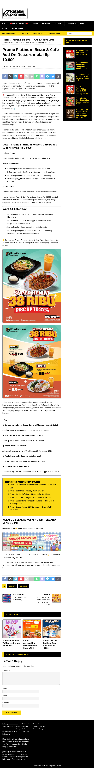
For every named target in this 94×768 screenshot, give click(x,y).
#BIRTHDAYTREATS (38, 33)
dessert (12, 586)
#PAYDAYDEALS (54, 33)
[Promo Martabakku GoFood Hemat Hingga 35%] (32, 628)
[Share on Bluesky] (52, 76)
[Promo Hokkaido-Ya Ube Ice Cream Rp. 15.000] (11, 628)
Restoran (70, 23)
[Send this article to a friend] (26, 76)
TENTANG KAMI (17, 28)
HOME (4, 23)
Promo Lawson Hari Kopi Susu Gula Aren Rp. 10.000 (49, 644)
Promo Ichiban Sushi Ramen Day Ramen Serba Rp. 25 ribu (82, 101)
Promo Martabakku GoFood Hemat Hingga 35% (30, 644)
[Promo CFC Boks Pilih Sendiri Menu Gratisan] (70, 54)
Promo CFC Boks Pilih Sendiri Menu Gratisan (82, 52)
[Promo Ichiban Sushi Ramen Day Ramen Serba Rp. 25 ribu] (70, 101)
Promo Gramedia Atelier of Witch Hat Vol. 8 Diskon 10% (82, 77)
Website (5, 703)
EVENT (82, 23)
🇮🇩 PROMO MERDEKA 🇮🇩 (19, 23)
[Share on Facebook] (5, 76)
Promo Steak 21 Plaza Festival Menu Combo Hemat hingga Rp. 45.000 (82, 114)
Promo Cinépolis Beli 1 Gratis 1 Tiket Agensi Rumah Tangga (82, 65)
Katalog (57, 23)
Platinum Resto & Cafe (27, 66)
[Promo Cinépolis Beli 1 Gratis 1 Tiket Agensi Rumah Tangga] (70, 66)
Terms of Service (39, 726)
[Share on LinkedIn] (15, 76)
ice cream (24, 586)
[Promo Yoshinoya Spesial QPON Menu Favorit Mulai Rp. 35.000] (70, 89)
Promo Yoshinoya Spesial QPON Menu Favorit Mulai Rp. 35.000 (82, 90)
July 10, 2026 (10, 66)
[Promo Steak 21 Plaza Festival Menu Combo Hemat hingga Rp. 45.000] (70, 113)
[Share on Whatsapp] (37, 76)
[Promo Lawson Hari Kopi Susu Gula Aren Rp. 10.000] (51, 628)
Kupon (4, 28)
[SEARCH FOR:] (79, 33)
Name (4, 688)
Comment (6, 670)
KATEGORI (46, 23)
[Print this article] (31, 76)
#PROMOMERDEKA (8, 33)
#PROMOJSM (23, 33)
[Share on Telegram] (47, 76)
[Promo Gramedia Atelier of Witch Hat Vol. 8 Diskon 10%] (70, 77)
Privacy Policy (38, 729)
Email (4, 696)
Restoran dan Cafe (21, 40)
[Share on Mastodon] (42, 76)
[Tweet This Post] (10, 76)
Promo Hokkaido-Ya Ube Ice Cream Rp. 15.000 (11, 643)
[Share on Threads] (58, 76)
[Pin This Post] (21, 76)
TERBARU (35, 23)
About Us (36, 724)
